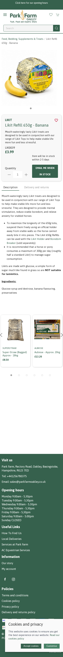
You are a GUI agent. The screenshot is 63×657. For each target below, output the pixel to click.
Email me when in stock (45, 171)
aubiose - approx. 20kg (47, 352)
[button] (5, 14)
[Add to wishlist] (26, 317)
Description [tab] (10, 187)
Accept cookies (31, 646)
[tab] (11, 375)
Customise (52, 646)
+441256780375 (17, 476)
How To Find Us (12, 533)
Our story (7, 563)
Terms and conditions (15, 595)
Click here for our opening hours (31, 3)
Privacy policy (10, 606)
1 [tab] (31, 109)
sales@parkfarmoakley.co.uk (28, 481)
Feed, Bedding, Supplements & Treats (22, 38)
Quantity (10, 168)
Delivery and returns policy (18, 612)
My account (9, 569)
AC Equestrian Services (16, 550)
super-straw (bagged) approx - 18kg (15, 354)
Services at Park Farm (15, 544)
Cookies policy (11, 601)
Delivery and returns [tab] (36, 187)
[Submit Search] (56, 28)
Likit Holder (38, 238)
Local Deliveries (12, 539)
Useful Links (11, 527)
